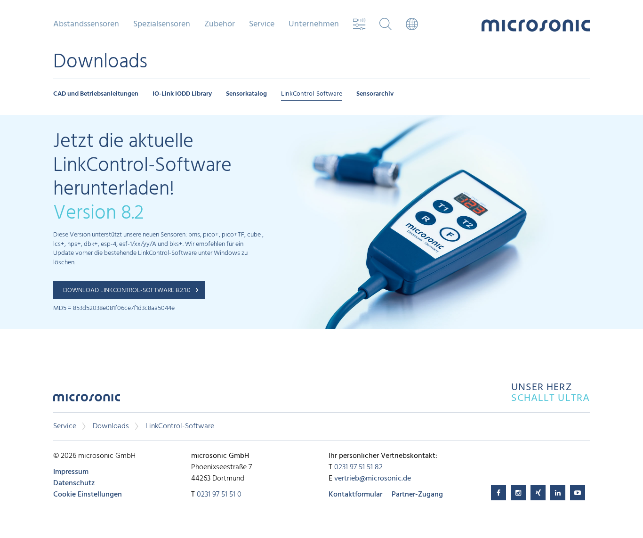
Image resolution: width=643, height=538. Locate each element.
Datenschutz (74, 483)
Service (64, 426)
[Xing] (538, 492)
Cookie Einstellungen (87, 495)
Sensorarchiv (375, 94)
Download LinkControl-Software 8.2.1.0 (127, 290)
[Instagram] (518, 492)
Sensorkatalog (246, 94)
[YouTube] (577, 492)
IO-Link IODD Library (182, 94)
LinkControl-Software (311, 94)
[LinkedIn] (557, 492)
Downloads (111, 426)
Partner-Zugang (417, 495)
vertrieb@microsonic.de (372, 479)
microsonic (86, 400)
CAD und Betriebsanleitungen (95, 94)
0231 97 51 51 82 (358, 467)
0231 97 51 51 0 (219, 495)
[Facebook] (498, 492)
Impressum (70, 472)
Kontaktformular (355, 495)
